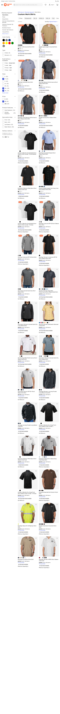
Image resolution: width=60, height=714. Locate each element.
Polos (3, 17)
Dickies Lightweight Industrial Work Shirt (48, 47)
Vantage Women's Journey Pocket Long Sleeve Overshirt (48, 392)
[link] (8, 4)
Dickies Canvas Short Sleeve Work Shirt (47, 118)
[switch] (5, 137)
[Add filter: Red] (9, 43)
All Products (21, 12)
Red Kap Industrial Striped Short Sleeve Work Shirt (47, 153)
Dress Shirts (5, 19)
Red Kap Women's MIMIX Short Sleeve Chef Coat (48, 560)
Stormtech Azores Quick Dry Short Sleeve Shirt (26, 291)
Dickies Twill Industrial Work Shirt (26, 47)
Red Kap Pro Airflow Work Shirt (26, 559)
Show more (5, 33)
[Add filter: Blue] (9, 40)
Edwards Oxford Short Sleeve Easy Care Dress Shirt (48, 459)
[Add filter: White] (12, 40)
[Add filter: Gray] (6, 40)
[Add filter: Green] (12, 43)
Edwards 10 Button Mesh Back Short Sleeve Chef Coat (27, 189)
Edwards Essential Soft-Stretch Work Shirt (48, 493)
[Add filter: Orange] (3, 43)
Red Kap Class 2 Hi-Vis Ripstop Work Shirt (27, 526)
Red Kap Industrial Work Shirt (25, 82)
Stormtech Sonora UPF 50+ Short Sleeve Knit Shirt (26, 392)
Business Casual (6, 27)
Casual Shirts (5, 32)
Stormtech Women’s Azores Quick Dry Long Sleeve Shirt (27, 325)
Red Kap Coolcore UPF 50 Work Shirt (27, 257)
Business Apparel (29, 12)
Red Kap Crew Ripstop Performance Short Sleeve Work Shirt (27, 118)
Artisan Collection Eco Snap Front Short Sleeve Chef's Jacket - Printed (27, 493)
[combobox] (28, 4)
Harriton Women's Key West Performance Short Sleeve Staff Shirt (48, 291)
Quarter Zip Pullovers (7, 30)
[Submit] (14, 4)
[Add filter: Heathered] (3, 46)
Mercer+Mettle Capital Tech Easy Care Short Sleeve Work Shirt (48, 189)
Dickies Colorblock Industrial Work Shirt (47, 526)
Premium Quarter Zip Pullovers (7, 25)
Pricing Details (21, 51)
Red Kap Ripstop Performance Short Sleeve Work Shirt (48, 83)
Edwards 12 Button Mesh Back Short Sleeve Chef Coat (27, 459)
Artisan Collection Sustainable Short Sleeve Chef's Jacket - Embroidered (27, 153)
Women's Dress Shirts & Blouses (8, 21)
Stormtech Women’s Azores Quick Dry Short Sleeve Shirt (49, 358)
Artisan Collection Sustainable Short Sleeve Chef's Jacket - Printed (27, 224)
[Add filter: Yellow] (6, 43)
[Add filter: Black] (3, 40)
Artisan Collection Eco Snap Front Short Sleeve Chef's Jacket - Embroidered (47, 426)
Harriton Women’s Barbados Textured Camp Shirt (48, 325)
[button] (36, 26)
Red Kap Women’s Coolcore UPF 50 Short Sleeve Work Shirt (48, 258)
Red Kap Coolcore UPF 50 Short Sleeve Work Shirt (49, 224)
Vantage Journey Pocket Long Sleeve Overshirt (27, 425)
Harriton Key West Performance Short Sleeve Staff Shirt (27, 358)
